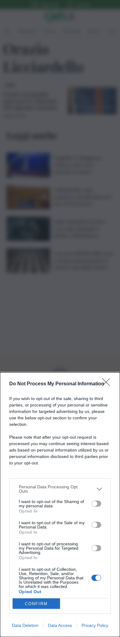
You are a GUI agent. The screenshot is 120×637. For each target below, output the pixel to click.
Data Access (60, 625)
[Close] (108, 384)
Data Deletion (25, 625)
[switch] (96, 504)
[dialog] (60, 504)
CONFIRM (36, 603)
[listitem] (60, 489)
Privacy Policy (95, 625)
